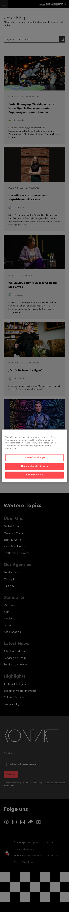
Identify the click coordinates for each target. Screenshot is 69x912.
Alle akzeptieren (34, 475)
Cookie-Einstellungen (34, 458)
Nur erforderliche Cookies (34, 466)
